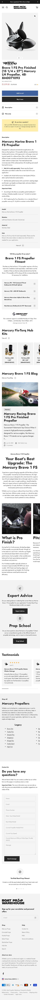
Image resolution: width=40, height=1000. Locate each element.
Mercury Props (6, 929)
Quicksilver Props (7, 942)
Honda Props (6, 936)
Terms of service (23, 992)
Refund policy (5, 992)
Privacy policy (14, 992)
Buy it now (20, 99)
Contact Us (25, 929)
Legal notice (19, 994)
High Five (10, 747)
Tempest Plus (10, 735)
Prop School (20, 641)
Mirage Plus (10, 741)
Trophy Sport (10, 744)
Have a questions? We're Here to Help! (20, 2)
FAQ (23, 936)
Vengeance (10, 738)
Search (4, 949)
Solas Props (5, 939)
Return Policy (25, 932)
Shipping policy (33, 992)
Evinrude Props (6, 932)
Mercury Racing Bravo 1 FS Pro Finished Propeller (20, 417)
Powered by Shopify (26, 990)
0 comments (10, 445)
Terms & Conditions (27, 939)
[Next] (37, 2)
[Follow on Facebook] (3, 973)
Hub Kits (4, 946)
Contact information (9, 994)
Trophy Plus (10, 732)
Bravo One (10, 729)
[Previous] (2, 2)
